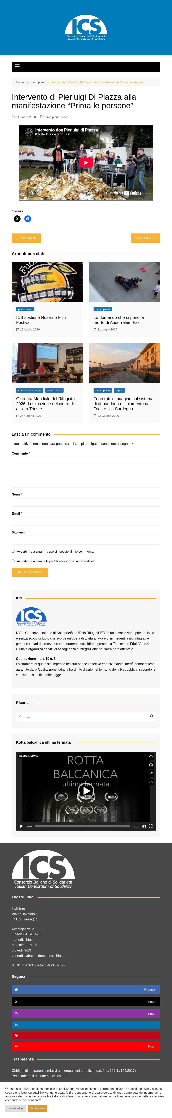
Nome (17, 494)
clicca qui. (59, 1076)
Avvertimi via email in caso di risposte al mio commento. (55, 551)
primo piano (52, 117)
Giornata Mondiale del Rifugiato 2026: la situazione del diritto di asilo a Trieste (45, 403)
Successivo (143, 238)
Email (17, 513)
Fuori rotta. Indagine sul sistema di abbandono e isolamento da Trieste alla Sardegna (124, 403)
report (119, 390)
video (65, 117)
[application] (86, 791)
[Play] (21, 826)
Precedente (29, 238)
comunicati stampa (29, 390)
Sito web (18, 532)
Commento (21, 453)
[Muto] (144, 826)
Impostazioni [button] (15, 1108)
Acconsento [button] (37, 1108)
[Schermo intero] (151, 826)
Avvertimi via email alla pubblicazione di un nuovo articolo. (56, 561)
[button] (86, 791)
